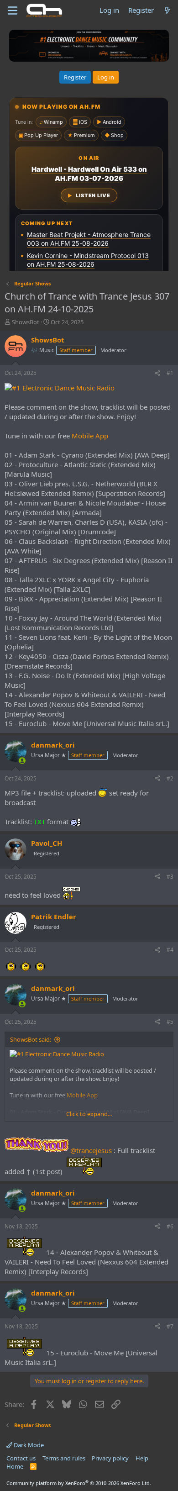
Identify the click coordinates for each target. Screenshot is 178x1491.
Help (142, 1458)
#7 (170, 1326)
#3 (170, 876)
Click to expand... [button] (89, 1114)
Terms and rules (63, 1458)
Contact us (21, 1458)
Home (14, 1466)
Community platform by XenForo (78, 1483)
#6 (170, 1226)
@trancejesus (91, 1150)
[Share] (157, 373)
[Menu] (12, 10)
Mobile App (90, 435)
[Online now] (22, 760)
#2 (170, 778)
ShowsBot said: (30, 1039)
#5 (170, 1022)
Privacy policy (110, 1458)
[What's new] (167, 10)
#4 (170, 950)
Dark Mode (28, 1445)
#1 (170, 373)
